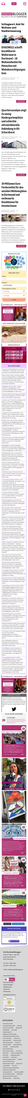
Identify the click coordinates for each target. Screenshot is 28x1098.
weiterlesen (21, 101)
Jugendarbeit (17, 1044)
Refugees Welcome (8, 1063)
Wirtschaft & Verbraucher (10, 1076)
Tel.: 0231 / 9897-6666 (9, 963)
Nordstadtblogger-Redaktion (8, 79)
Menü (14, 3)
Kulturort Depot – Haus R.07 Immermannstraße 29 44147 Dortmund (11, 957)
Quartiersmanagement (9, 1059)
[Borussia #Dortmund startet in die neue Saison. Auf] (14, 905)
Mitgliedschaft (7, 987)
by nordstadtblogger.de (16, 1094)
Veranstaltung (19, 1072)
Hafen (17, 1042)
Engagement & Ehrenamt (9, 1034)
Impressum (6, 989)
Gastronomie (7, 1040)
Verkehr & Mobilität (9, 1074)
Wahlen (20, 1074)
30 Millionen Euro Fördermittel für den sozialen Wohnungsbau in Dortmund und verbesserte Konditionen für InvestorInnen (14, 194)
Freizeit (17, 1038)
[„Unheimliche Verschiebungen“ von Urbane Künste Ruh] (14, 807)
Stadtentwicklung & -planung (11, 1067)
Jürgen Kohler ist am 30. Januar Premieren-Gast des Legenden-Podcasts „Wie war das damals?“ (13, 549)
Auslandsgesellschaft (9, 1025)
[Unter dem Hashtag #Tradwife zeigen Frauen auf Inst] (14, 872)
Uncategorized (7, 1072)
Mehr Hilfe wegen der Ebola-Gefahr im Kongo (13, 417)
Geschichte (17, 1040)
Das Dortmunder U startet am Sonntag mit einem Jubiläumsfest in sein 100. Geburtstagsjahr (13, 407)
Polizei (14, 1057)
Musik (5, 1055)
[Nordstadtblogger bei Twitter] (12, 1089)
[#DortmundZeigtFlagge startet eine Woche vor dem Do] (14, 741)
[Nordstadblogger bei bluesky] (8, 1089)
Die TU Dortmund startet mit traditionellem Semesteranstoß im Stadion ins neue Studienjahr (13, 487)
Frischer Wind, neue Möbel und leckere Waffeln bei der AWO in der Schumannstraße (13, 626)
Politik (6, 1057)
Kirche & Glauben (8, 1048)
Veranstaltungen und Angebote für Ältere (13, 424)
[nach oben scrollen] (25, 1095)
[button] (14, 262)
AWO (19, 1025)
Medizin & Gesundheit (17, 1053)
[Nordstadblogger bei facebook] (10, 1089)
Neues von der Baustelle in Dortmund (12, 602)
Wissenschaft (7, 1078)
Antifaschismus (7, 1023)
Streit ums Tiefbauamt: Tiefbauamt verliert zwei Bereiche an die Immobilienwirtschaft (13, 370)
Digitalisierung (7, 1032)
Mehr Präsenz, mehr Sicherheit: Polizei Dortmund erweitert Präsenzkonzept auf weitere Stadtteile (13, 381)
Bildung (19, 1027)
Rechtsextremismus (8, 1061)
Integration (7, 1044)
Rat (20, 1059)
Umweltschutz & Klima (9, 1069)
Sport (14, 1065)
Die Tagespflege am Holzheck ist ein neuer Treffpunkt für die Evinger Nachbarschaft (13, 593)
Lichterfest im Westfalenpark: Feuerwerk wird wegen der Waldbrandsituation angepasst (13, 458)
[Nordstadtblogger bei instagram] (19, 1089)
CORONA (6, 1030)
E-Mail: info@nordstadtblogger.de (13, 969)
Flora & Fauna (7, 1038)
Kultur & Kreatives (8, 1051)
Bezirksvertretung (8, 1027)
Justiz (5, 1046)
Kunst (18, 1051)
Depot (14, 1030)
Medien (5, 1053)
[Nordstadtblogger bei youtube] (17, 1089)
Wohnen (16, 1078)
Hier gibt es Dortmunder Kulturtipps (13, 396)
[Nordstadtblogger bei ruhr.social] (15, 1089)
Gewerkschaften (8, 1042)
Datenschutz (7, 991)
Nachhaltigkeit (15, 1055)
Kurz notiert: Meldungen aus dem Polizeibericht (13, 504)
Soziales (6, 1065)
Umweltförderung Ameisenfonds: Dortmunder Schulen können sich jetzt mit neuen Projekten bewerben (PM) (13, 534)
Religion (19, 1063)
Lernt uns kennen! (8, 982)
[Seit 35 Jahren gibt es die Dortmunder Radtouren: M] (14, 840)
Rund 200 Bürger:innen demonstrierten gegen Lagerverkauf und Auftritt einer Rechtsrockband (12, 662)
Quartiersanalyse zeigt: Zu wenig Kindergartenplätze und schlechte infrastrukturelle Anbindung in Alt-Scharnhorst (14, 121)
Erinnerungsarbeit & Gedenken (11, 1036)
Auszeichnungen (8, 984)
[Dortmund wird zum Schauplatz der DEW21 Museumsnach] (14, 774)
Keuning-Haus (14, 1046)
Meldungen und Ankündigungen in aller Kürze (13, 390)
